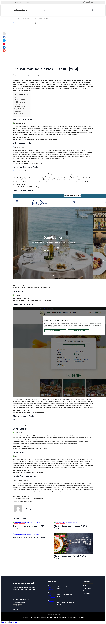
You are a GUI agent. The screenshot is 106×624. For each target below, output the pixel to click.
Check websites (17, 609)
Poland (83, 617)
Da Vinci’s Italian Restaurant (19, 114)
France (27, 617)
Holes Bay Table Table (20, 106)
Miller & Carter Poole (20, 96)
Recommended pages (19, 602)
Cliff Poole (17, 104)
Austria (69, 617)
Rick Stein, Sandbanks (20, 103)
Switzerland (33, 617)
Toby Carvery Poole (19, 97)
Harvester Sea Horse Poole (20, 100)
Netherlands (49, 617)
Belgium (64, 617)
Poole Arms (18, 111)
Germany (59, 617)
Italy (55, 617)
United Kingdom (41, 617)
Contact (28, 2)
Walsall (62, 535)
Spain (78, 617)
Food (19, 19)
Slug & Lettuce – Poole (20, 108)
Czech (22, 617)
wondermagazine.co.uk (20, 10)
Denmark (74, 617)
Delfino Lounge (18, 110)
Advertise (22, 2)
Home (14, 19)
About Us (15, 2)
